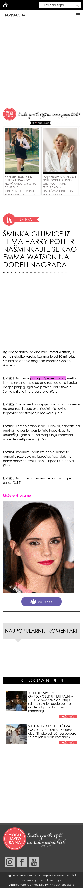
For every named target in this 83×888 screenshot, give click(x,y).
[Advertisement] (41, 63)
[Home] (35, 839)
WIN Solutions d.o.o (61, 884)
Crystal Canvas (27, 884)
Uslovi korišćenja (50, 880)
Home (5, 5)
